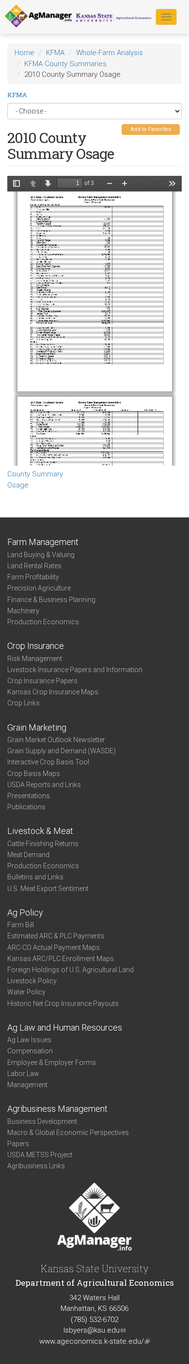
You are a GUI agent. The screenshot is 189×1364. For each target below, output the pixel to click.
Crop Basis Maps (33, 773)
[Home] (38, 16)
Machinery (23, 611)
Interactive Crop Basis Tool (48, 762)
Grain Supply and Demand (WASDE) (61, 751)
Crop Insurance (35, 646)
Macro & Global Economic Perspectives (68, 1132)
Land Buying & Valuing (41, 555)
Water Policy (26, 992)
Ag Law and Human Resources (64, 1027)
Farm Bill (20, 925)
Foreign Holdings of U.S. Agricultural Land (70, 970)
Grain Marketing (36, 727)
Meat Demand (28, 855)
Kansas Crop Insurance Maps (52, 692)
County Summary (35, 474)
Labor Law (23, 1073)
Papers (18, 1144)
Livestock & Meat (40, 831)
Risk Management (34, 658)
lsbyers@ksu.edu (94, 1330)
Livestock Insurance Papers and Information (74, 670)
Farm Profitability (33, 577)
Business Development (42, 1121)
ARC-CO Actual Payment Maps (53, 947)
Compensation (30, 1051)
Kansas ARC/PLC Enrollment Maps (60, 958)
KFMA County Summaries (65, 63)
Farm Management (43, 542)
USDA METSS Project (39, 1155)
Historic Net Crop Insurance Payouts (63, 1003)
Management (27, 1085)
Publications (26, 807)
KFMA (55, 52)
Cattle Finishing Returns (43, 843)
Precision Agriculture (39, 588)
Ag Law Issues (29, 1040)
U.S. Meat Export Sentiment (48, 888)
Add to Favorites (150, 129)
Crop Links (23, 703)
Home (24, 52)
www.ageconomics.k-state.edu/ (94, 1341)
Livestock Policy (32, 981)
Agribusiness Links (36, 1166)
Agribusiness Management (57, 1109)
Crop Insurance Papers (42, 681)
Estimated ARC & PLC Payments (55, 936)
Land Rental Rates (34, 566)
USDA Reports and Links (44, 785)
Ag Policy (25, 912)
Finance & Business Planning (51, 599)
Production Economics (43, 622)
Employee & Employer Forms (51, 1062)
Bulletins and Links (35, 877)
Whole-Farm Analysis (109, 52)
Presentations (28, 796)
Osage (18, 485)
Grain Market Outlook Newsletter (56, 740)
